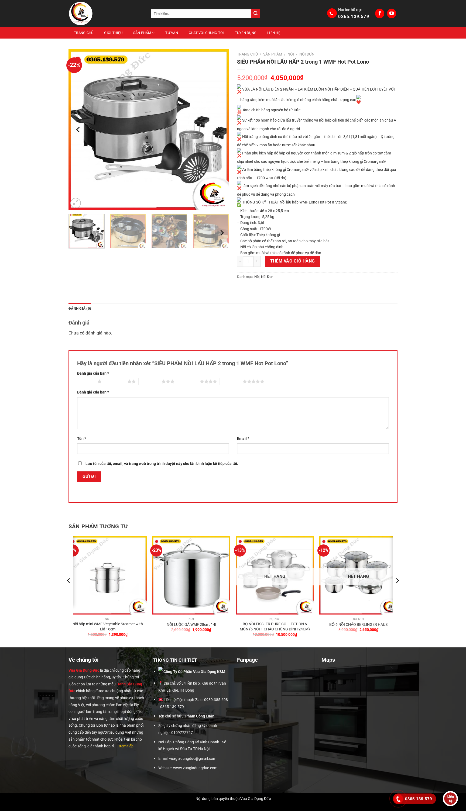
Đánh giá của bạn (93, 373)
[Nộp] (255, 13)
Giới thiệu (113, 33)
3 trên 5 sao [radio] (150, 381)
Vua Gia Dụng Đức (83, 670)
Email (243, 438)
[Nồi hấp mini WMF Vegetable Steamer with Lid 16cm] (107, 575)
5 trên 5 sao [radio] (231, 381)
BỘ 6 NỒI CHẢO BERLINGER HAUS (358, 624)
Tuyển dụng (246, 33)
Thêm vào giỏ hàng (292, 261)
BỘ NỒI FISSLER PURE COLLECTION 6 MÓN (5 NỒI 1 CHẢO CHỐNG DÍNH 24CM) (275, 626)
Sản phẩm (142, 33)
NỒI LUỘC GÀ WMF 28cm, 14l (191, 624)
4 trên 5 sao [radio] (188, 381)
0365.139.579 (353, 16)
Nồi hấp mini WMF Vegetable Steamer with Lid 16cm (107, 626)
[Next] (219, 129)
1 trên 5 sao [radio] (85, 381)
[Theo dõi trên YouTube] (391, 13)
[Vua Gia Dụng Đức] (105, 13)
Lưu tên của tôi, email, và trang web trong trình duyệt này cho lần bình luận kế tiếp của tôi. (161, 463)
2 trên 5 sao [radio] (115, 381)
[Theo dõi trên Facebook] (379, 13)
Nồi (290, 54)
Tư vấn (171, 33)
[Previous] (78, 129)
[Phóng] (75, 203)
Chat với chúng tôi (206, 33)
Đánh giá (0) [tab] (79, 308)
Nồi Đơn (306, 54)
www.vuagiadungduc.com (195, 768)
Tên (81, 438)
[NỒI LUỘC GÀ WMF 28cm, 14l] (191, 575)
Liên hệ (273, 33)
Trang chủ (83, 33)
